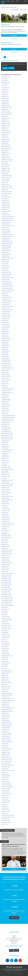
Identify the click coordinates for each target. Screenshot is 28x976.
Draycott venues (5, 342)
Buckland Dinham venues (7, 186)
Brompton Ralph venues (7, 175)
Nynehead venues (5, 609)
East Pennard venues (6, 365)
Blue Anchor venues (6, 157)
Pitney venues (5, 646)
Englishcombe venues (6, 376)
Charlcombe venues (6, 214)
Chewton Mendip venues (7, 236)
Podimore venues (5, 648)
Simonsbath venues (6, 716)
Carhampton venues (6, 206)
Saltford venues (5, 691)
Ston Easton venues (6, 766)
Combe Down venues (6, 272)
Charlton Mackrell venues (7, 218)
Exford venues (5, 381)
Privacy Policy (17, 973)
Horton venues (5, 447)
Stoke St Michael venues (7, 761)
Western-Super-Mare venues (8, 815)
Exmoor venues (5, 383)
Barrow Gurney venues (6, 112)
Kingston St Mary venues (7, 485)
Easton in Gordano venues (7, 369)
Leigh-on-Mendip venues (7, 499)
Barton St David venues (7, 114)
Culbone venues (5, 320)
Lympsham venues (6, 526)
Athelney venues (5, 96)
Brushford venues (5, 180)
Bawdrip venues (5, 128)
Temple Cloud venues (6, 783)
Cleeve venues (5, 263)
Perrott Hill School (6, 43)
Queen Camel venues (6, 670)
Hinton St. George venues (7, 439)
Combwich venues (5, 279)
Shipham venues (5, 713)
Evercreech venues (6, 379)
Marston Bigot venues (6, 535)
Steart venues (5, 747)
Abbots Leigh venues (6, 76)
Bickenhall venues (5, 139)
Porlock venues (5, 650)
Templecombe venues (6, 784)
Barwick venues (5, 116)
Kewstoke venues (5, 473)
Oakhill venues (5, 612)
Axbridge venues (5, 98)
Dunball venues (5, 347)
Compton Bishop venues (7, 283)
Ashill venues (4, 93)
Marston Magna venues (7, 537)
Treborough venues (6, 801)
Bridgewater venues (6, 168)
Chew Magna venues (6, 231)
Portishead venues (6, 654)
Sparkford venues (5, 729)
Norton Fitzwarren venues (7, 598)
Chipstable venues (6, 249)
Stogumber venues (6, 752)
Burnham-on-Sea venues (7, 191)
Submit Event (14, 917)
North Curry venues (6, 585)
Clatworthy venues (6, 259)
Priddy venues (5, 657)
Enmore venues (5, 378)
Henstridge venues (6, 424)
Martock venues (5, 539)
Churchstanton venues (6, 254)
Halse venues (5, 413)
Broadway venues (5, 171)
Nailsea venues (5, 571)
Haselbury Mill (5, 25)
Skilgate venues (5, 718)
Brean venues (5, 163)
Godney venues (5, 408)
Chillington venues (6, 240)
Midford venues (5, 548)
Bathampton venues (6, 121)
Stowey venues (5, 768)
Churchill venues (5, 252)
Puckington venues (6, 663)
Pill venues (4, 639)
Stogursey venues (5, 756)
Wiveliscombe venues (6, 822)
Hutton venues (5, 458)
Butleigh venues (5, 198)
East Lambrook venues (6, 363)
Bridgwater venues (6, 170)
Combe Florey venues (6, 274)
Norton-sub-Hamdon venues (8, 605)
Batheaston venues (6, 125)
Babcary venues (5, 100)
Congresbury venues (6, 292)
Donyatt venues (5, 335)
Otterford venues (5, 623)
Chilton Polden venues (6, 245)
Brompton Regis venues (7, 177)
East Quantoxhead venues (7, 367)
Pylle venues (4, 668)
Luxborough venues (6, 521)
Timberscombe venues (7, 793)
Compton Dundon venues (7, 286)
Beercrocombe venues (6, 132)
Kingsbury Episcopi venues (7, 480)
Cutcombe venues (5, 327)
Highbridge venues (6, 430)
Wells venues (4, 813)
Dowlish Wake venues (6, 338)
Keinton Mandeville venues (7, 469)
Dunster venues (5, 352)
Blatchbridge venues (6, 154)
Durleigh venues (5, 354)
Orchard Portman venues (7, 620)
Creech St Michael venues (7, 306)
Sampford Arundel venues (7, 693)
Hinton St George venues (7, 435)
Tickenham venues (6, 792)
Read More (14, 869)
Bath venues (4, 120)
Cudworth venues (5, 318)
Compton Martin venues (7, 288)
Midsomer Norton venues (7, 550)
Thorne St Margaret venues (8, 786)
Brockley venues (5, 173)
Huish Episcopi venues (6, 451)
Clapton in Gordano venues (7, 257)
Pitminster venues (5, 645)
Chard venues (5, 213)
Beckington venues (6, 130)
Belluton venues (5, 134)
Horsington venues (6, 446)
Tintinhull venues (5, 797)
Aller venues (4, 80)
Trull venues (4, 804)
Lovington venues (5, 514)
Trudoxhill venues (5, 802)
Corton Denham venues (7, 297)
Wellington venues (6, 811)
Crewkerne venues (6, 308)
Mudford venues (5, 569)
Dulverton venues (5, 345)
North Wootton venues (6, 594)
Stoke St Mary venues (6, 759)
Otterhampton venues (6, 625)
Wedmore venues (5, 809)
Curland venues (5, 322)
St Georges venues (6, 736)
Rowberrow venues (6, 688)
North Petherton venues (7, 589)
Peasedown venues (6, 634)
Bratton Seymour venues (7, 161)
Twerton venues (5, 806)
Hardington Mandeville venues (8, 417)
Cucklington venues (6, 317)
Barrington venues (6, 111)
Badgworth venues (6, 105)
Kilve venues (4, 478)
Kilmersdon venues (6, 476)
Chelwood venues (5, 229)
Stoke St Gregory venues (7, 758)
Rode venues (4, 684)
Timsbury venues (5, 795)
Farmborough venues (6, 390)
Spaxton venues (5, 731)
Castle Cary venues (6, 207)
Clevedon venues (5, 265)
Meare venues (5, 541)
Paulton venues (5, 630)
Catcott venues (5, 209)
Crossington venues (6, 313)
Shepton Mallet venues (7, 709)
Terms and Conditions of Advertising (14, 938)
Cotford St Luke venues (7, 301)
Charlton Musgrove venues (7, 220)
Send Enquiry (14, 35)
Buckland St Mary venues (7, 188)
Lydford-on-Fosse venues (7, 525)
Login (5, 68)
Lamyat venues (5, 494)
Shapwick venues (5, 704)
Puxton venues (5, 666)
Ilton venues (4, 464)
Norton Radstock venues (7, 602)
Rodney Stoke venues (6, 686)
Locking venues (5, 507)
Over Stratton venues (6, 628)
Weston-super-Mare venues (8, 817)
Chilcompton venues (6, 238)
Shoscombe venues (6, 714)
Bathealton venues (6, 123)
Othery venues (5, 621)
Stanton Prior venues (6, 740)
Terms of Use (14, 941)
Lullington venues (5, 519)
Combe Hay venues (6, 275)
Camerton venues (5, 202)
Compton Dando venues (7, 284)
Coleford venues (5, 270)
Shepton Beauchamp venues (8, 707)
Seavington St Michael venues (8, 700)
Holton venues (5, 444)
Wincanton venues (5, 818)
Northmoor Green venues (7, 596)
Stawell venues (5, 743)
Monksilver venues (6, 560)
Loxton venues (5, 516)
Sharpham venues (5, 706)
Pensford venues (5, 637)
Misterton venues (5, 559)
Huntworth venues (5, 456)
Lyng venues (4, 528)
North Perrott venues (6, 587)
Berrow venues (5, 137)
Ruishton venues (5, 689)
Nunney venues (5, 607)
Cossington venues (6, 299)
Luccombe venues (5, 517)
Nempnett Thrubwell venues (8, 573)
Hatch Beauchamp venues (7, 421)
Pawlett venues (5, 632)
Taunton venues (5, 779)
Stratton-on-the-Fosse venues (8, 770)
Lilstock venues (5, 501)
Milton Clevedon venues (7, 553)
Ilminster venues (5, 462)
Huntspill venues (5, 455)
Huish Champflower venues (7, 449)
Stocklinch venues (5, 750)
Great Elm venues (5, 410)
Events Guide (14, 943)
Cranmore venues (5, 304)
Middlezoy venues (6, 546)
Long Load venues (6, 508)
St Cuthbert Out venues (7, 734)
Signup (16, 950)
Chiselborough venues (6, 250)
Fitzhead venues (5, 395)
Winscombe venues (6, 820)
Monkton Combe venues (7, 562)
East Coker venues (6, 361)
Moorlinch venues (5, 566)
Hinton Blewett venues (6, 431)
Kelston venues (5, 471)
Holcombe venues (6, 440)
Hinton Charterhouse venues (8, 433)
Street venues (5, 772)
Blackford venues (5, 150)
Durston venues (5, 356)
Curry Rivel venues (6, 326)
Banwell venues (5, 109)
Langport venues (5, 498)
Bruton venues (5, 182)
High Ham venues (5, 426)
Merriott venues (5, 544)
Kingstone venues (5, 487)
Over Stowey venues (6, 627)
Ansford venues (5, 84)
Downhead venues (6, 340)
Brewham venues (5, 166)
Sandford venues (5, 697)
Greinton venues (5, 412)
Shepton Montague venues (7, 711)
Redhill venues (5, 675)
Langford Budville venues (7, 496)
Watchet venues (5, 808)
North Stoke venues (6, 591)
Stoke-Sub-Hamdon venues (7, 765)
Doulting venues (5, 336)
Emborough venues (6, 374)
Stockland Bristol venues (7, 749)
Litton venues (4, 505)
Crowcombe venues (6, 315)
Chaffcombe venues (6, 211)
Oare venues (4, 614)
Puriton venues (5, 664)
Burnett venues (5, 189)
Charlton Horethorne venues (8, 216)
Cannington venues (6, 204)
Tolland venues (5, 799)
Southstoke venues (6, 727)
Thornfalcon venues (6, 788)
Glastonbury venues (6, 404)
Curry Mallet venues (6, 324)
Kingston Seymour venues (7, 483)
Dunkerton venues (5, 351)
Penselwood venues (6, 636)
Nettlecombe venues (6, 576)
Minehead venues (5, 557)
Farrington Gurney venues (7, 392)
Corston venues (5, 295)
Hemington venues (6, 422)
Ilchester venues (5, 460)
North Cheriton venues (6, 584)
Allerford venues (5, 82)
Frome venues (5, 403)
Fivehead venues (5, 397)
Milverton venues (5, 555)
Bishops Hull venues (6, 146)
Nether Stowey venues (6, 575)
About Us (14, 936)
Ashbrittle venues (5, 89)
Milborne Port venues (6, 551)
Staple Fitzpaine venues (7, 741)
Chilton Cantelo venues (7, 243)
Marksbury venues (5, 533)
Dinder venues (5, 329)
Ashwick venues (5, 94)
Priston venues (5, 659)
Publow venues (5, 661)
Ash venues (4, 85)
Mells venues (4, 542)
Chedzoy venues (5, 227)
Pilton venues (5, 641)
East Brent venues (5, 358)
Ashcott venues (5, 91)
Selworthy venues (5, 702)
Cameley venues (5, 200)
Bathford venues (5, 127)
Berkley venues (5, 136)
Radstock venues (5, 673)
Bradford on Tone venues (7, 159)
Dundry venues (5, 349)
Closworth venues (5, 266)
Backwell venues (5, 103)
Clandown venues (5, 256)
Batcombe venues (5, 118)
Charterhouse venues (6, 222)
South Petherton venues (7, 725)
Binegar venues (5, 143)
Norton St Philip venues (7, 603)
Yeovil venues (5, 824)
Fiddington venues (6, 394)
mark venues (4, 532)
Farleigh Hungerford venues (8, 388)
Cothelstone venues (6, 302)
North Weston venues (6, 593)
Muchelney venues (6, 568)
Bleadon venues (5, 155)
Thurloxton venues (6, 790)
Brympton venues (5, 184)
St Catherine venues (6, 732)
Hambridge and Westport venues (9, 415)
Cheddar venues (5, 223)
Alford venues (5, 78)
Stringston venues (5, 774)
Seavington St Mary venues (7, 698)
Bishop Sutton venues (6, 145)
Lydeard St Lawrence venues (8, 523)
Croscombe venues (6, 311)
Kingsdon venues (5, 482)
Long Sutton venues (6, 510)
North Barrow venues (6, 580)
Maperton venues (5, 530)
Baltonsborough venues (7, 107)
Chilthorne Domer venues (7, 241)
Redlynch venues (5, 677)
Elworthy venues (5, 372)
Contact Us (14, 937)
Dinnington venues (6, 331)
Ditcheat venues (5, 333)
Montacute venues (6, 564)
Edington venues (5, 370)
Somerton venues (5, 720)
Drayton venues (5, 344)
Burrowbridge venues (6, 193)
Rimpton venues (5, 679)
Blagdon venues (5, 152)
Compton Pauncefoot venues (8, 290)
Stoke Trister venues (6, 763)
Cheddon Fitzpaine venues (7, 225)
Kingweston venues (6, 489)
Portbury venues (5, 652)
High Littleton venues (6, 428)
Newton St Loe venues (6, 578)
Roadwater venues (6, 680)
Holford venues (5, 442)
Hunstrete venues (5, 453)
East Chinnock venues (6, 360)
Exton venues (4, 385)
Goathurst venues (5, 406)
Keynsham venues (5, 474)
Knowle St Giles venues (7, 492)
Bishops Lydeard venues (7, 148)
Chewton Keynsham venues (7, 234)
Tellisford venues (5, 781)
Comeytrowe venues (6, 281)
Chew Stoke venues (6, 232)
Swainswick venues (6, 775)
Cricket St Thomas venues (7, 309)
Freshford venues (5, 401)
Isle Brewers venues (6, 467)
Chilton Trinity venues (6, 247)
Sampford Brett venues (7, 695)
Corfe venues (5, 293)
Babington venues (5, 102)
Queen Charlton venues (7, 671)
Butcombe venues (5, 197)
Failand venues (5, 387)
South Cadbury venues (6, 723)
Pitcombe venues (5, 643)
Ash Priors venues (5, 87)
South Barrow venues (6, 722)
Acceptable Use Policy (14, 940)
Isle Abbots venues (6, 465)
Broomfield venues (6, 179)
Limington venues (5, 503)
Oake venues (4, 611)
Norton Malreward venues (7, 600)
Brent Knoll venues (6, 164)
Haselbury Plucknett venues (8, 419)
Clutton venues (5, 268)
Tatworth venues (5, 777)
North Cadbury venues (6, 582)
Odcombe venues (5, 616)
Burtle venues (5, 195)
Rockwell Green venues (7, 682)
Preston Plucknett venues (7, 655)
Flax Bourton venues (6, 399)
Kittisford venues (5, 490)
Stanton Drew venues (6, 738)
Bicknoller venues (5, 141)
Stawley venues (5, 745)
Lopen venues (5, 512)
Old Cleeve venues (6, 618)
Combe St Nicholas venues (7, 277)
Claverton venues (5, 261)
